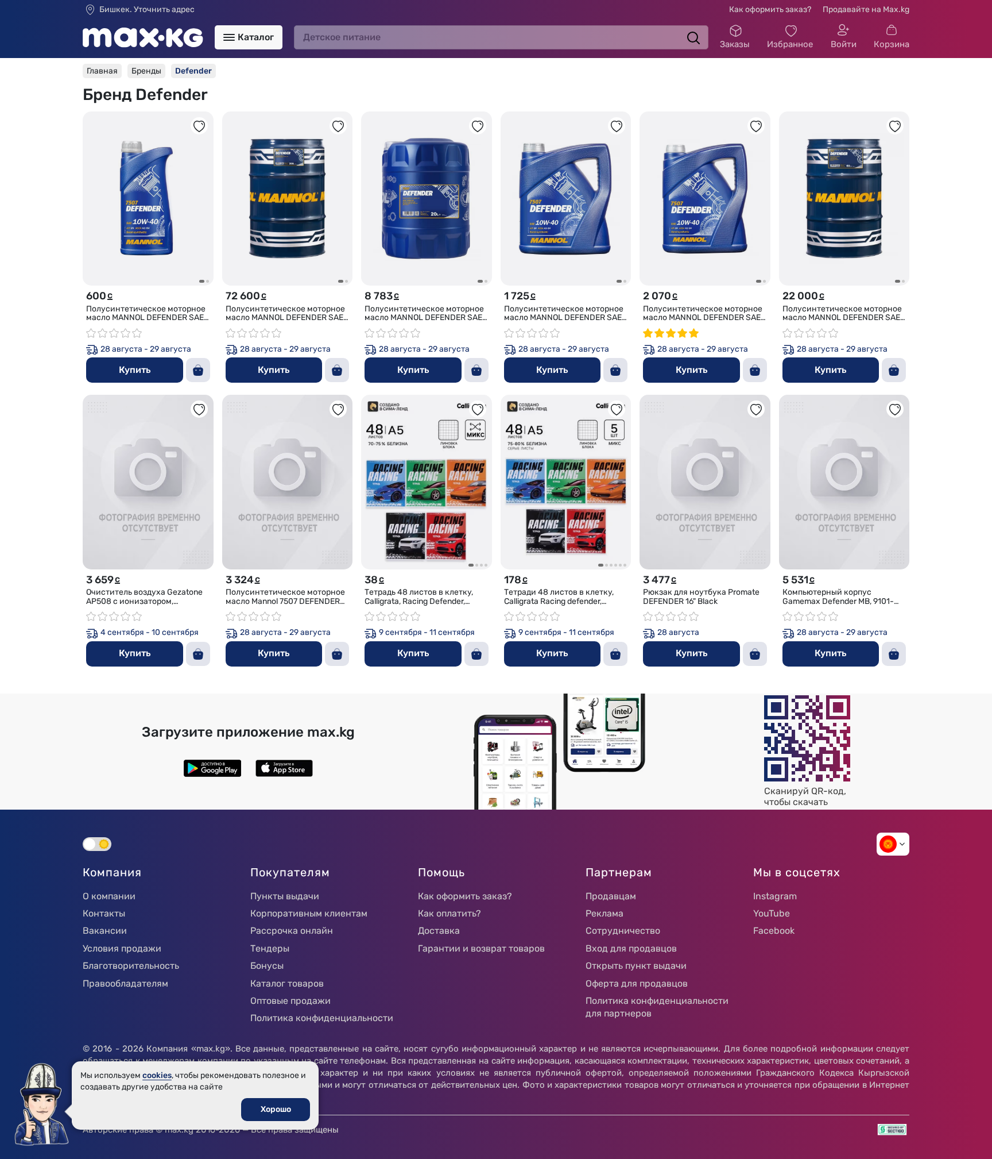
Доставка (439, 930)
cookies (157, 1075)
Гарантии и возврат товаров (481, 948)
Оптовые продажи (290, 1000)
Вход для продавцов (631, 948)
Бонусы (267, 965)
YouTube (771, 913)
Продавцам (611, 896)
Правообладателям (125, 983)
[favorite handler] (199, 125)
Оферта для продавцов (637, 983)
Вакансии (105, 930)
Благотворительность (131, 965)
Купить (134, 369)
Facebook (774, 930)
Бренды (146, 71)
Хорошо (276, 1109)
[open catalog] (229, 37)
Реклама (604, 913)
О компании (109, 896)
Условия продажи (122, 948)
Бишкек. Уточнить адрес (147, 10)
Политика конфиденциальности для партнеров (657, 1007)
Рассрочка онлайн (291, 930)
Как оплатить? (449, 913)
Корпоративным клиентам (308, 913)
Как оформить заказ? (770, 9)
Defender (193, 71)
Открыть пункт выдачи (636, 965)
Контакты (104, 913)
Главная (102, 71)
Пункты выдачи (284, 896)
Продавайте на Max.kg (866, 9)
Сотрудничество (623, 930)
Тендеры (269, 948)
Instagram (775, 896)
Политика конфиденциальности (321, 1017)
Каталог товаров (287, 983)
